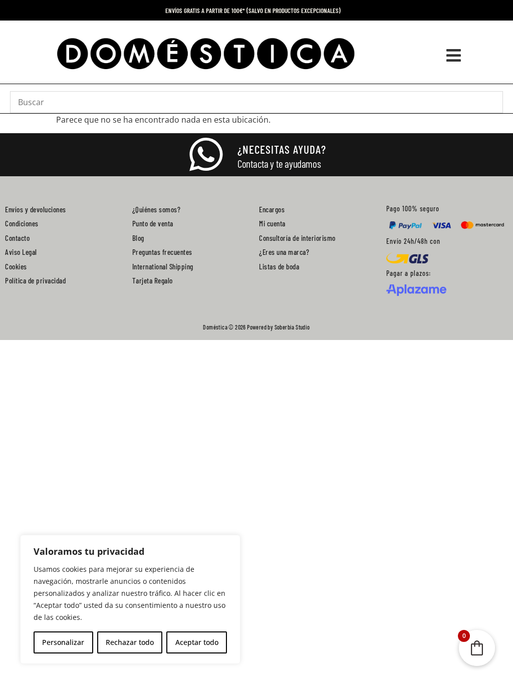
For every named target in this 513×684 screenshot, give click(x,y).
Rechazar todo (130, 642)
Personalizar (63, 642)
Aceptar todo (196, 642)
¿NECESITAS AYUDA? (281, 149)
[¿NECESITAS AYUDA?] (206, 155)
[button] (454, 56)
